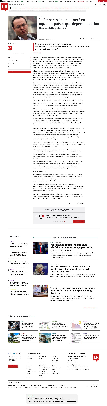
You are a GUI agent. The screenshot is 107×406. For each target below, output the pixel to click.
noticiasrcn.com (45, 387)
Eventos (54, 365)
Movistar (67, 10)
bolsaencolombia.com (65, 385)
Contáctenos (70, 360)
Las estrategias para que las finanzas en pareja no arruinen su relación (91, 337)
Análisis (54, 356)
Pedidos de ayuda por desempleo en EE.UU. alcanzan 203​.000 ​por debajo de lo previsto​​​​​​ (27, 325)
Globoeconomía (56, 367)
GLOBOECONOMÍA (39, 8)
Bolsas (12, 269)
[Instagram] (17, 354)
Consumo (29, 362)
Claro (62, 10)
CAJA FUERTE (73, 8)
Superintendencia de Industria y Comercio (78, 369)
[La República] (4, 7)
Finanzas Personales (44, 367)
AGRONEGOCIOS (48, 8)
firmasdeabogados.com (52, 385)
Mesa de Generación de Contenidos (76, 356)
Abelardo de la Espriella (53, 10)
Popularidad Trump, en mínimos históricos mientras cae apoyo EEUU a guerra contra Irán (71, 247)
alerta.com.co (62, 387)
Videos (41, 377)
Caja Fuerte (42, 358)
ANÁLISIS (56, 8)
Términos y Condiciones (73, 364)
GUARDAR (95, 39)
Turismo (54, 333)
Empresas (29, 365)
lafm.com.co (54, 387)
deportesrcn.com (71, 387)
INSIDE (87, 8)
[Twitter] (84, 39)
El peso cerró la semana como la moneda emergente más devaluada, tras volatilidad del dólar (19, 274)
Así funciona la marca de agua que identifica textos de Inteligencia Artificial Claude (19, 293)
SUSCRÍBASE (102, 1)
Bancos (85, 333)
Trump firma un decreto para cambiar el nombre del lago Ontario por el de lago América (73, 291)
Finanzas (29, 367)
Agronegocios (30, 356)
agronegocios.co (25, 385)
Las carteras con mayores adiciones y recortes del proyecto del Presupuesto (60, 325)
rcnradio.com (36, 387)
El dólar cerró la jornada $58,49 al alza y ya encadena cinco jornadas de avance (19, 283)
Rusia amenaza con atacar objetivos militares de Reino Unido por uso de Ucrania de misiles (70, 269)
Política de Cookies (58, 401)
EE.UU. (22, 321)
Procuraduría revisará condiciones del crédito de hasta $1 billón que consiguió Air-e (28, 338)
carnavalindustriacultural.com (15, 387)
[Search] (95, 4)
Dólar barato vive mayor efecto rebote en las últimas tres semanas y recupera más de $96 (91, 325)
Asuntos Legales (31, 358)
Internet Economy (31, 371)
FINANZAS (14, 8)
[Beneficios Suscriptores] (100, 5)
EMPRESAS (27, 8)
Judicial (23, 333)
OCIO (32, 8)
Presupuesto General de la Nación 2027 (35, 10)
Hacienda (12, 260)
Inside (53, 369)
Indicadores (30, 369)
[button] (35, 216)
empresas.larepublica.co (37, 385)
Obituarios (42, 371)
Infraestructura (43, 369)
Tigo (72, 10)
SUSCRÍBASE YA (78, 221)
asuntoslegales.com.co (13, 385)
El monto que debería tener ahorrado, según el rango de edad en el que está (19, 245)
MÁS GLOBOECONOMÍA (89, 307)
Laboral (12, 241)
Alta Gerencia (42, 356)
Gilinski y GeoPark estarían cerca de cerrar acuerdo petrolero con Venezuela (19, 254)
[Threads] (20, 354)
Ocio (53, 371)
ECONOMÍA (21, 8)
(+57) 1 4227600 (12, 360)
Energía (12, 250)
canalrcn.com (27, 387)
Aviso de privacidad (72, 362)
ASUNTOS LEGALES (64, 8)
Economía (54, 362)
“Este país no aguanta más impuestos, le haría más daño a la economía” (19, 263)
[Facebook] (80, 39)
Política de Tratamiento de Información (77, 365)
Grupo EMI (81, 10)
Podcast (29, 373)
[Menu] (10, 8)
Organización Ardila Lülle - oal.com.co (92, 385)
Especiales (42, 365)
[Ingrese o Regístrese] (104, 5)
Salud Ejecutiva (56, 373)
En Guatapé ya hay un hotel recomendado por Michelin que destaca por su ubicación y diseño (59, 339)
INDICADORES (81, 8)
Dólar (76, 10)
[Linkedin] (87, 39)
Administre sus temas (15, 72)
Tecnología (13, 289)
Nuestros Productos (72, 358)
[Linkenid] (14, 354)
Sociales (29, 377)
